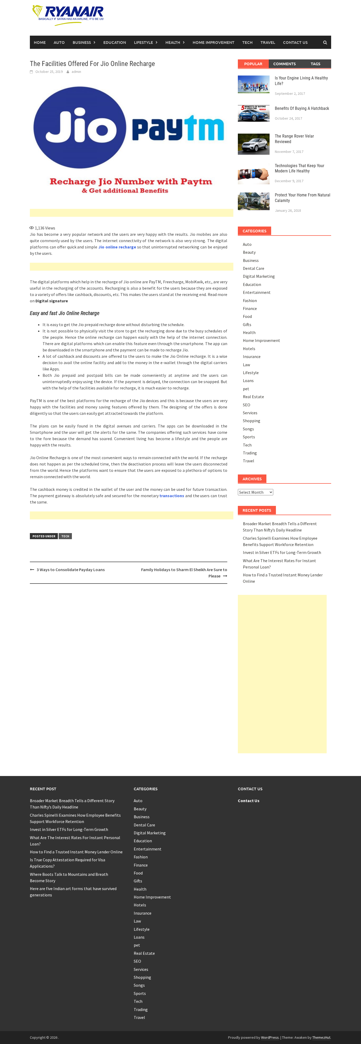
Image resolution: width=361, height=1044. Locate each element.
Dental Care (253, 268)
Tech (247, 42)
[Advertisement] (131, 213)
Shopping (251, 420)
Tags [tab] (315, 63)
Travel (268, 42)
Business (82, 42)
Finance (250, 308)
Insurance (252, 356)
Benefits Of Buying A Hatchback (302, 108)
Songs (248, 428)
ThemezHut (321, 1037)
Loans (248, 380)
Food (247, 316)
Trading (250, 452)
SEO (246, 404)
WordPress (270, 1037)
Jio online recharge (117, 247)
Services (250, 412)
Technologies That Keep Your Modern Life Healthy (299, 168)
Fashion (250, 300)
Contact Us (295, 42)
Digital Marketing (259, 276)
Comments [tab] (284, 63)
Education (114, 42)
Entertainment (257, 292)
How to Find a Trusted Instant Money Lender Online (76, 851)
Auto (59, 42)
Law (246, 364)
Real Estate (253, 396)
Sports (249, 436)
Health (172, 42)
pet (246, 388)
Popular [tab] (253, 63)
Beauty (249, 252)
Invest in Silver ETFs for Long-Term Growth (282, 552)
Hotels (249, 348)
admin (76, 71)
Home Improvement (213, 42)
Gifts (247, 324)
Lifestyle (143, 42)
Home (40, 42)
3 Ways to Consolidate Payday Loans (71, 569)
